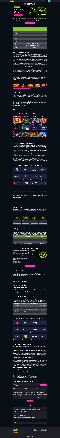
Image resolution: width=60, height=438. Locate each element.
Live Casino (25, 116)
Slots (42, 116)
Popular (16, 116)
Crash (34, 116)
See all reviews (30, 400)
